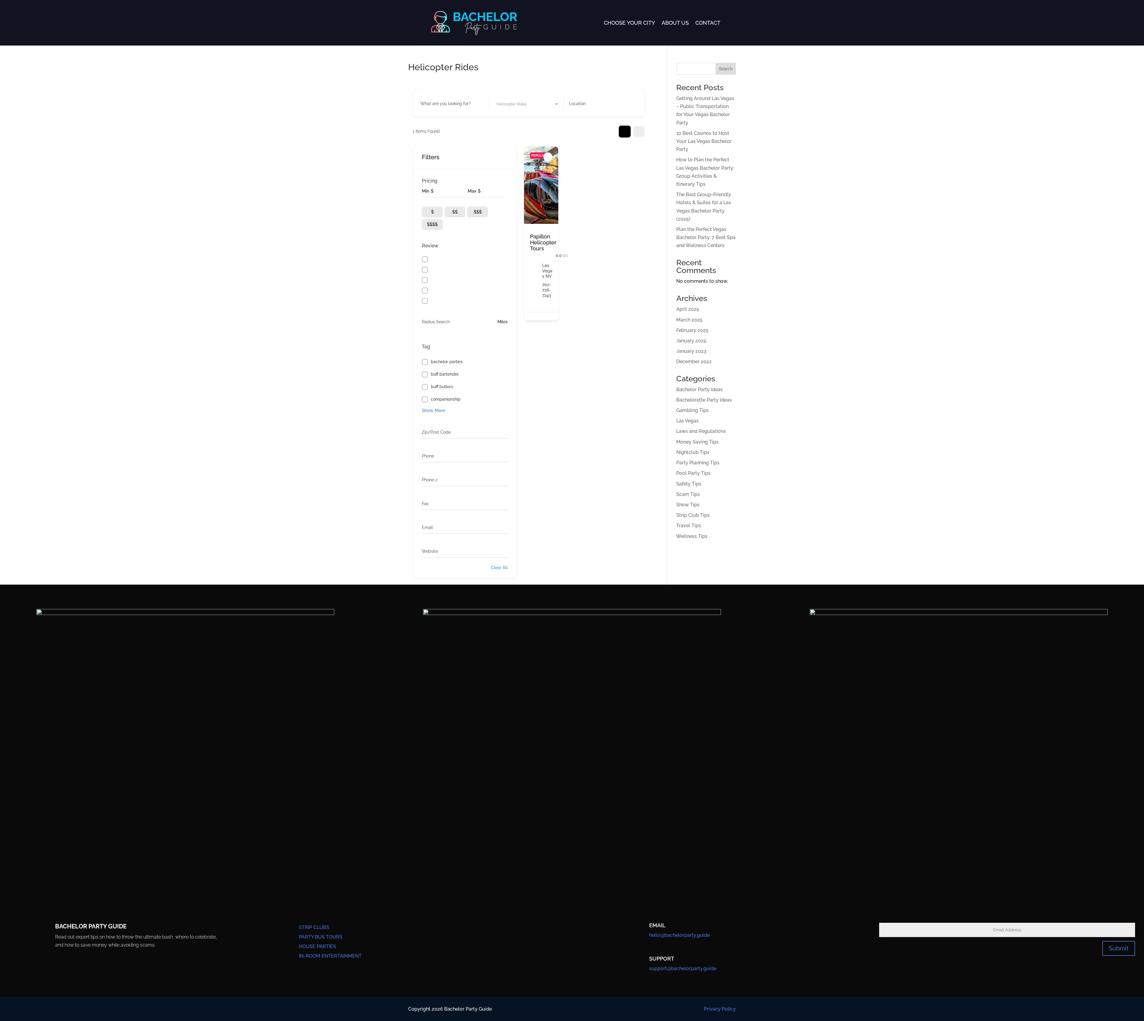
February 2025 (692, 330)
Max (472, 191)
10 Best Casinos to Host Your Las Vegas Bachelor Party (704, 141)
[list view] (639, 132)
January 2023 (691, 351)
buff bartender (445, 374)
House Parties (317, 946)
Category (504, 103)
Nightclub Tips (692, 452)
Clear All (499, 567)
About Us (675, 23)
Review (430, 246)
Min (425, 191)
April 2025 (687, 309)
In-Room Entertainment (330, 956)
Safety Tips (688, 484)
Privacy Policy (720, 1009)
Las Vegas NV (547, 271)
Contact (707, 23)
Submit (1119, 948)
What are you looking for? (445, 103)
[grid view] (625, 132)
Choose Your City (629, 23)
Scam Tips (688, 494)
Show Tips (688, 505)
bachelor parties (447, 361)
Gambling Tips (692, 410)
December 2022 (694, 361)
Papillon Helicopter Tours (543, 242)
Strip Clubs (314, 927)
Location (577, 103)
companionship (446, 399)
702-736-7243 (546, 290)
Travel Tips (688, 525)
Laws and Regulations (701, 431)
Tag (426, 346)
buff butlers (442, 386)
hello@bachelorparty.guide (679, 935)
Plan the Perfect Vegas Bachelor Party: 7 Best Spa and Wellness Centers (706, 237)
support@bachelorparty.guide (682, 968)
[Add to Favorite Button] (547, 156)
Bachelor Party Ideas (699, 389)
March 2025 (689, 320)
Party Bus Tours (320, 937)
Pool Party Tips (693, 473)
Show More (433, 410)
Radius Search (436, 321)
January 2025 (691, 341)
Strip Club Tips (693, 515)
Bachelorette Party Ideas (704, 400)
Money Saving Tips (697, 442)
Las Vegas (687, 421)
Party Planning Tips (697, 463)
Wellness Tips (692, 536)
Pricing (429, 181)
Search (726, 68)
